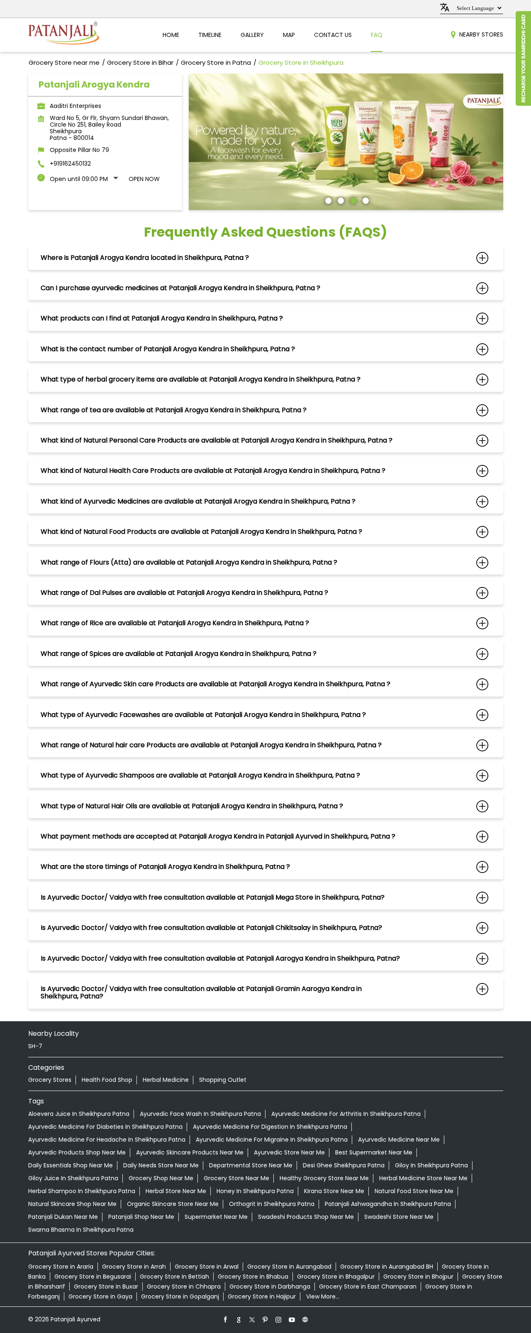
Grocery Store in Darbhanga (269, 1286)
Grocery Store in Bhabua (253, 1276)
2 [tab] (340, 200)
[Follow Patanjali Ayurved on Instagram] (279, 1319)
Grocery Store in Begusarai (92, 1276)
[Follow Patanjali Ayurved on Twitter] (252, 1319)
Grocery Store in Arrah (134, 1266)
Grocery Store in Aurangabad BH (386, 1266)
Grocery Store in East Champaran (368, 1286)
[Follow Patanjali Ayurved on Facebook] (225, 1319)
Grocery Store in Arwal (207, 1266)
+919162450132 (70, 163)
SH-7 (35, 1046)
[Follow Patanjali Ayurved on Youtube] (292, 1319)
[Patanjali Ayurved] (63, 35)
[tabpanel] (346, 141)
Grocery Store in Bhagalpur (336, 1276)
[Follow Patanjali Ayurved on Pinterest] (265, 1319)
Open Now (144, 179)
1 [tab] (327, 200)
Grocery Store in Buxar (106, 1286)
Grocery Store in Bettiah (174, 1276)
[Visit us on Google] (239, 1319)
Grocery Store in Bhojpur (418, 1276)
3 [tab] (352, 200)
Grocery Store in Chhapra (184, 1286)
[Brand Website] (305, 1319)
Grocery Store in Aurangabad (289, 1266)
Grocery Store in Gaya (100, 1296)
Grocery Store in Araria (60, 1266)
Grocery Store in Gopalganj (180, 1296)
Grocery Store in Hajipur (262, 1296)
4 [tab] (365, 200)
